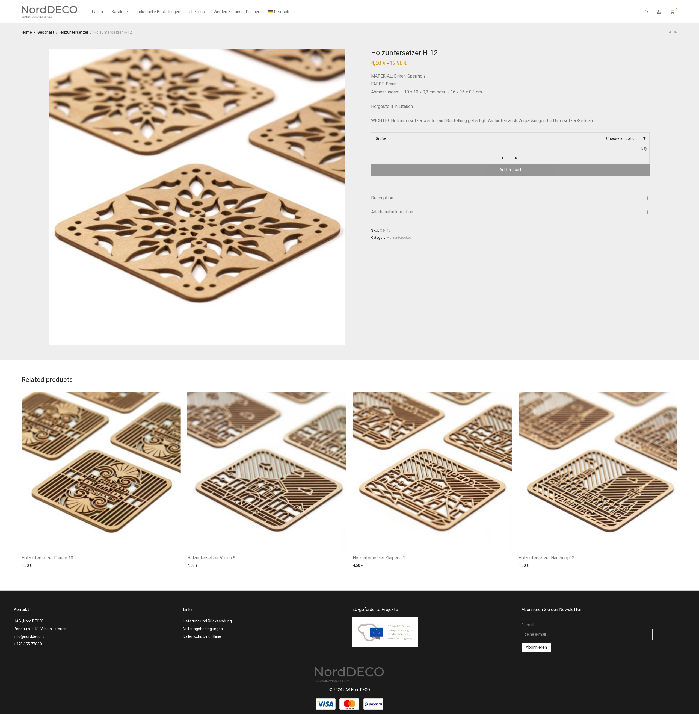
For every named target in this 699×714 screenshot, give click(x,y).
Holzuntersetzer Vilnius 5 (211, 557)
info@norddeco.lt (29, 636)
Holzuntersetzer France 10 (47, 557)
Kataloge (120, 11)
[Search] (646, 12)
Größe (381, 138)
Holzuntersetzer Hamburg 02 (546, 557)
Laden (97, 11)
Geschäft (45, 32)
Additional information (392, 211)
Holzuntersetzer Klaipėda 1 (379, 557)
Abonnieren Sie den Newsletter (551, 609)
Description (382, 197)
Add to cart (510, 169)
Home (27, 32)
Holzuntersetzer (74, 32)
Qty (644, 148)
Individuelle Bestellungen (158, 11)
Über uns (197, 11)
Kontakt (21, 609)
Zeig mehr (28, 565)
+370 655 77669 (28, 644)
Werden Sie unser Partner (236, 11)
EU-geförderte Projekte (375, 609)
